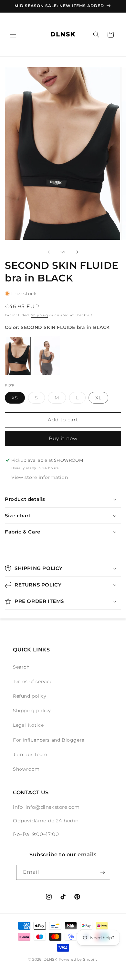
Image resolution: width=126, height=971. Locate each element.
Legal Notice (28, 725)
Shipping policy (32, 710)
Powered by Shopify (78, 959)
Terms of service (33, 681)
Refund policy (29, 696)
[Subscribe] (103, 872)
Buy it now (63, 438)
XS (15, 398)
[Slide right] (77, 252)
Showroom (26, 769)
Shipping (39, 315)
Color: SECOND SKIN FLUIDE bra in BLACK (57, 327)
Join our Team (30, 754)
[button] (13, 34)
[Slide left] (49, 252)
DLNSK (51, 959)
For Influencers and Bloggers (48, 740)
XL (98, 398)
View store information (39, 477)
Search (21, 667)
